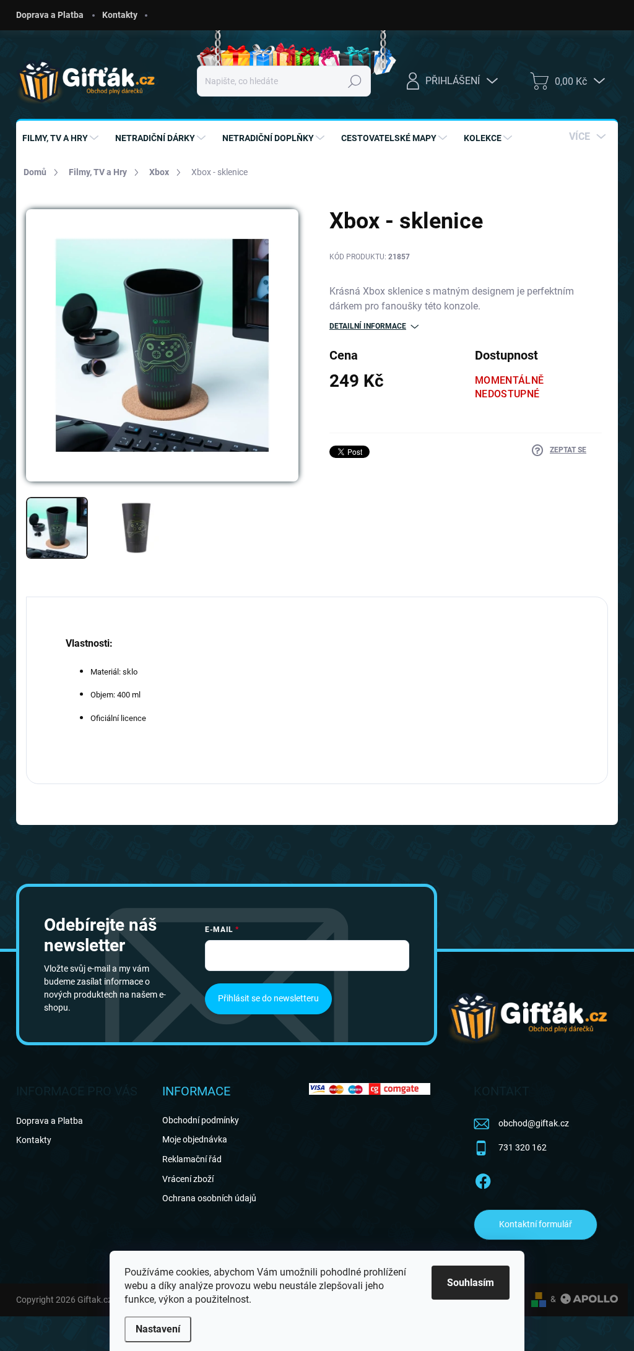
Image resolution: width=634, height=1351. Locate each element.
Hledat (355, 81)
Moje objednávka (194, 1139)
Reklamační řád (192, 1159)
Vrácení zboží (188, 1179)
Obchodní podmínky (200, 1120)
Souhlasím (470, 1282)
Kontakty (119, 15)
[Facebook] (483, 1179)
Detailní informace (367, 326)
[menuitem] (62, 138)
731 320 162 (522, 1147)
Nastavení (158, 1329)
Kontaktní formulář (535, 1224)
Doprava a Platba (50, 15)
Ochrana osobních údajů (209, 1198)
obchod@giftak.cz (533, 1123)
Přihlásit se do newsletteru (268, 998)
